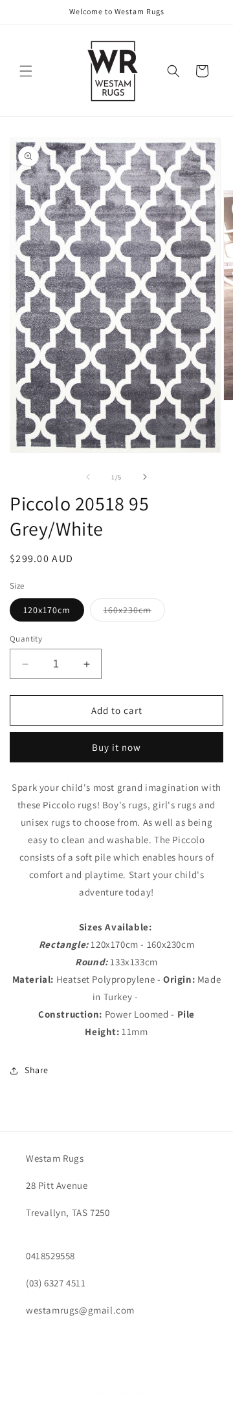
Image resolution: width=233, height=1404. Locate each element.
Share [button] (37, 1070)
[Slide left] (88, 477)
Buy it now (116, 747)
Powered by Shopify (153, 1393)
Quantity (26, 638)
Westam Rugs (95, 1393)
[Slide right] (145, 477)
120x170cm (47, 610)
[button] (26, 71)
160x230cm (134, 612)
